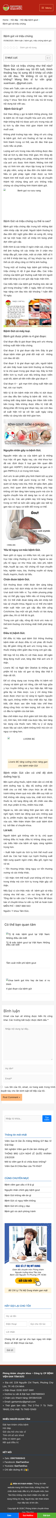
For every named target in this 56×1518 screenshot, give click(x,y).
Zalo (9, 1515)
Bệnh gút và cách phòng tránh (20, 1211)
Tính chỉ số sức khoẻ (13, 1435)
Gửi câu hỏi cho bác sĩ (14, 1431)
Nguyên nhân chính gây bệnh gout (22, 1190)
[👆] (26, 1469)
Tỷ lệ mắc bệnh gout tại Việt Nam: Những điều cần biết (28, 943)
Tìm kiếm (46, 1118)
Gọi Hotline (28, 1515)
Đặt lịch (46, 1515)
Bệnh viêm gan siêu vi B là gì (19, 1184)
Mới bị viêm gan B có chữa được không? (25, 1161)
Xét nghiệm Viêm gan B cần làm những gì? (26, 1149)
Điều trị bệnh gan (11, 1438)
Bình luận (19, 40)
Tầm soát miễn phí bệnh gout (21, 962)
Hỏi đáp (7, 1428)
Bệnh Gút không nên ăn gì (18, 1195)
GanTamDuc (22, 1462)
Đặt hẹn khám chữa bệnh (15, 1424)
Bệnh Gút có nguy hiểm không (20, 1200)
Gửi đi (10, 1350)
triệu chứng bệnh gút (42, 40)
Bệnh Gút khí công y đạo (17, 1206)
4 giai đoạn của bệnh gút (19, 988)
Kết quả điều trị (10, 1442)
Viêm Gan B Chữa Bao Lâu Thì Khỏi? (23, 1166)
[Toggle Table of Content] (46, 58)
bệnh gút (28, 40)
